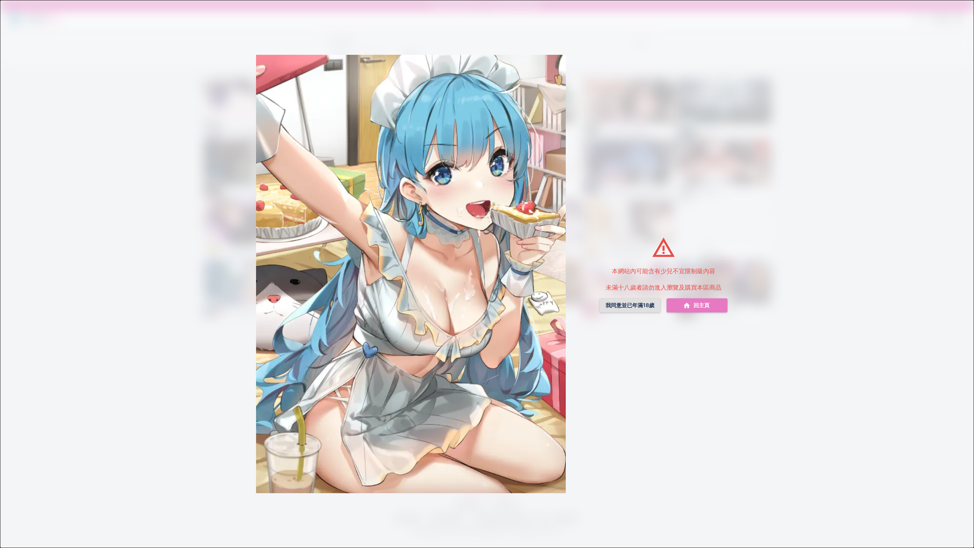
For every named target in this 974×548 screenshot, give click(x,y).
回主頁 (702, 305)
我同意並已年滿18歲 (630, 305)
